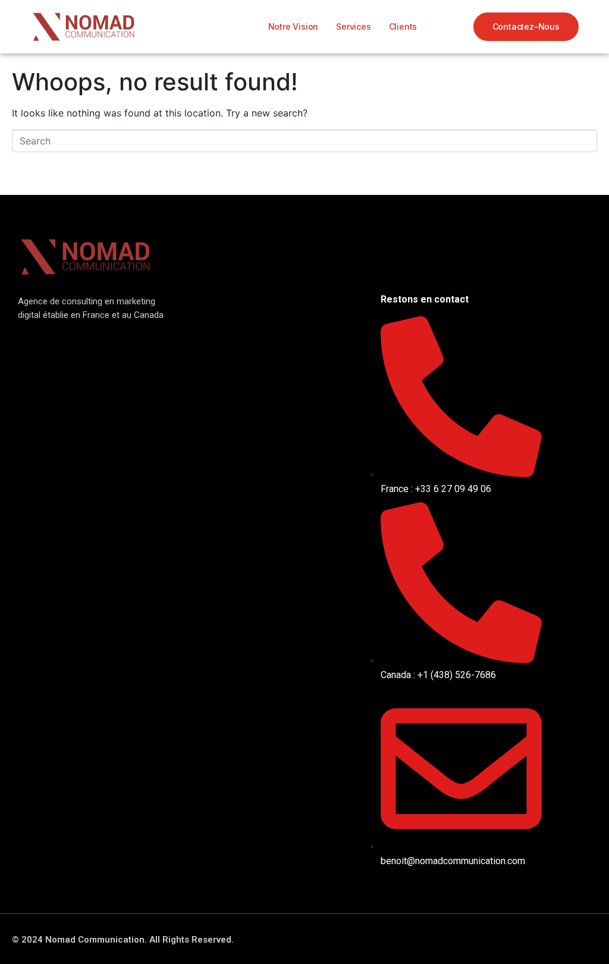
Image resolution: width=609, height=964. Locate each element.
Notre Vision (293, 26)
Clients (403, 26)
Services (353, 26)
